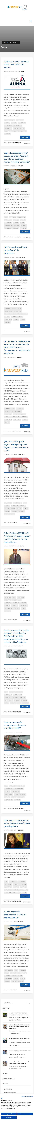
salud (14, 981)
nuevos (17, 319)
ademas (8, 120)
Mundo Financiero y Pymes (18, 808)
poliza (16, 978)
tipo (7, 514)
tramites (24, 228)
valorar (8, 611)
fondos (17, 887)
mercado (16, 602)
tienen (13, 703)
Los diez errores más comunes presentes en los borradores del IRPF (15, 725)
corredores (23, 122)
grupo (16, 128)
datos (14, 975)
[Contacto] (31, 15)
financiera (8, 887)
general (24, 887)
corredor (13, 217)
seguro (17, 131)
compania (14, 973)
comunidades (18, 694)
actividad (8, 597)
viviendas (18, 799)
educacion (8, 884)
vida (20, 703)
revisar (8, 981)
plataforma (9, 131)
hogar (19, 508)
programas (17, 419)
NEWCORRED (21, 71)
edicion (24, 219)
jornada (25, 889)
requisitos (8, 228)
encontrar (8, 222)
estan (7, 508)
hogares (23, 697)
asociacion (20, 120)
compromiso (9, 311)
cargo (7, 505)
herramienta (16, 416)
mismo (14, 316)
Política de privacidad (27, 1096)
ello (17, 794)
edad (21, 975)
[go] (29, 1003)
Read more (25, 137)
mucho (24, 602)
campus (14, 122)
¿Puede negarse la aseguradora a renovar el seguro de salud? (14, 914)
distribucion (19, 125)
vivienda (26, 703)
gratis (23, 414)
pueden (22, 797)
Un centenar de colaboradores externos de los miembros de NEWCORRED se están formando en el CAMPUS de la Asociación (17, 347)
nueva (23, 128)
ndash (20, 316)
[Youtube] (28, 15)
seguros (24, 131)
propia (24, 225)
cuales (16, 219)
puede (26, 508)
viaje (13, 514)
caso (7, 973)
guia (23, 222)
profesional (24, 605)
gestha (8, 797)
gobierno (8, 889)
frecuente (8, 697)
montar (17, 225)
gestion (17, 414)
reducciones (9, 799)
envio (25, 884)
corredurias (9, 125)
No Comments (27, 143)
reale (24, 608)
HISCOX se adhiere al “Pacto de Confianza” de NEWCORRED (16, 250)
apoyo (14, 308)
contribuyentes (19, 788)
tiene (7, 703)
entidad (25, 314)
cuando (23, 505)
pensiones (8, 892)
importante (17, 889)
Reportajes (14, 522)
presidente (23, 892)
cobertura (15, 505)
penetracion (9, 700)
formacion (9, 128)
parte (23, 319)
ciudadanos (14, 881)
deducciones (9, 794)
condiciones (23, 973)
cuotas (8, 791)
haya (13, 508)
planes (16, 892)
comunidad (9, 694)
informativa (9, 225)
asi (13, 120)
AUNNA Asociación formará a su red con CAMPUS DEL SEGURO (16, 64)
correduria (9, 219)
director (18, 314)
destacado (22, 881)
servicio (8, 133)
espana (16, 222)
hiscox (7, 316)
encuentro (17, 884)
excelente (8, 602)
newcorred (9, 319)
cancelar (23, 970)
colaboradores (17, 411)
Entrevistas (14, 619)
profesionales (9, 608)
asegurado (8, 503)
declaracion (16, 791)
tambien (22, 511)
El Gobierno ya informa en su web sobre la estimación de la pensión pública (17, 823)
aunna (7, 122)
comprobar (9, 788)
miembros (24, 416)
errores (23, 794)
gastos (16, 697)
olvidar (15, 797)
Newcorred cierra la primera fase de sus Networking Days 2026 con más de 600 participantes (19, 1026)
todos (7, 422)
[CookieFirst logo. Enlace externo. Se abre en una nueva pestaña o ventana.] (2, 1098)
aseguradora (18, 503)
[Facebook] (26, 15)
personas (15, 605)
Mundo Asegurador (16, 142)
